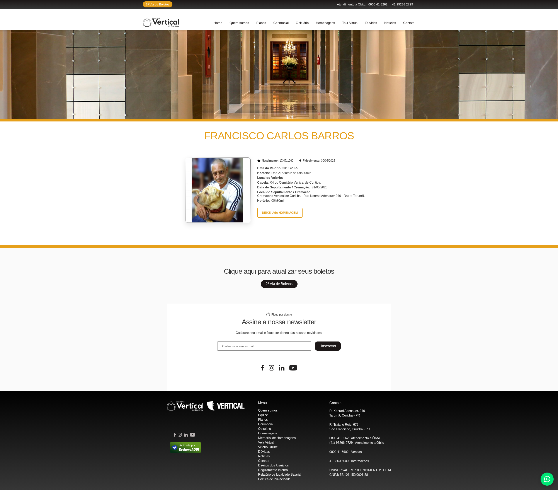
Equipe (263, 415)
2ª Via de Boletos (157, 4)
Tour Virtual (350, 23)
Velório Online (268, 447)
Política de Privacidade (274, 479)
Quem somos (239, 23)
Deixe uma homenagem (280, 212)
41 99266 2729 (402, 4)
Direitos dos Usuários (273, 465)
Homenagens (325, 23)
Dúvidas (371, 23)
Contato (408, 23)
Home (218, 23)
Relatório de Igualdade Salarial (279, 474)
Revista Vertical (226, 406)
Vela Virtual (266, 442)
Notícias (390, 23)
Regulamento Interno (273, 470)
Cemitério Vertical (161, 22)
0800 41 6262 (378, 4)
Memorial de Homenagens (277, 438)
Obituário (302, 23)
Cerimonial (281, 23)
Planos (261, 23)
